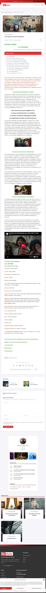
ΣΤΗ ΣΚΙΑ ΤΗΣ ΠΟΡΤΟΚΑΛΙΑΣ (16, 69)
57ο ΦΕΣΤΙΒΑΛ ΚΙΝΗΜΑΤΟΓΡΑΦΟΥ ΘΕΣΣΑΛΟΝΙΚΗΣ (24, 474)
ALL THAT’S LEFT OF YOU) (15, 73)
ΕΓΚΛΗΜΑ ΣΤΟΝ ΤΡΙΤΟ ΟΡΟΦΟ (34, 514)
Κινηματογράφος (8, 12)
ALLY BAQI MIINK (11, 56)
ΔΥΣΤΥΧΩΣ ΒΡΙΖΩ (34, 384)
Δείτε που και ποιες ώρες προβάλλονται (16, 60)
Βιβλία (20, 486)
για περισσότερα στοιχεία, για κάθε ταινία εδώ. (18, 65)
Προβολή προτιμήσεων (36, 588)
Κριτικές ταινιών (13, 357)
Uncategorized (14, 486)
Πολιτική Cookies (16, 590)
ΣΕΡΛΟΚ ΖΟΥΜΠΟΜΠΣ (18, 477)
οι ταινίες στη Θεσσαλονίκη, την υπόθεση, (17, 61)
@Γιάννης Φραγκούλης (23, 445)
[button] (43, 579)
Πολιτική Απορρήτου (23, 590)
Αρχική (2, 12)
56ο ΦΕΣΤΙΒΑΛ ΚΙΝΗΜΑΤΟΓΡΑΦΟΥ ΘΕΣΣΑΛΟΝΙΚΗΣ (24, 470)
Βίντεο (24, 486)
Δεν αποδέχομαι (20, 588)
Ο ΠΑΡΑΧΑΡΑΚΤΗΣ (11, 538)
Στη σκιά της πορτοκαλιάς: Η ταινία (15, 58)
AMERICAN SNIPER (17, 466)
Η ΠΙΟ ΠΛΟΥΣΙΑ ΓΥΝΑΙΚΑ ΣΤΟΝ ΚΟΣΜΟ (11, 514)
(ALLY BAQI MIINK (13, 71)
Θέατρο (29, 486)
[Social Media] (12, 565)
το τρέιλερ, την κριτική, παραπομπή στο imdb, (18, 63)
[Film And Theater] (7, 5)
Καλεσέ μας (18, 572)
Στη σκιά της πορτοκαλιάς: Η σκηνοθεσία (19, 68)
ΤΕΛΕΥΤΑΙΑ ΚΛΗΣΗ (13, 384)
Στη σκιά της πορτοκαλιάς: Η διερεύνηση (18, 66)
